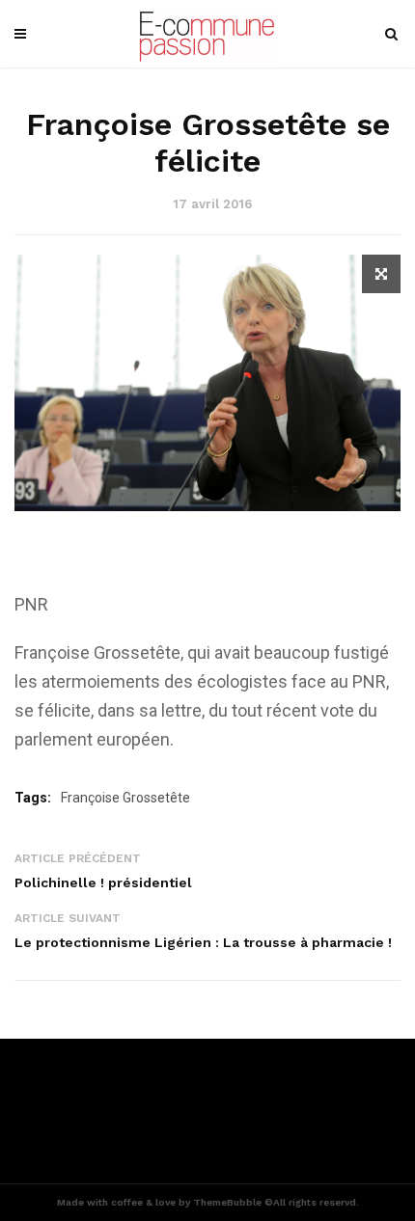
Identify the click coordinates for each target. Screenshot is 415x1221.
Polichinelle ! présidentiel (103, 882)
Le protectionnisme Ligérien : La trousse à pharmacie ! (203, 942)
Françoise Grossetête (125, 797)
